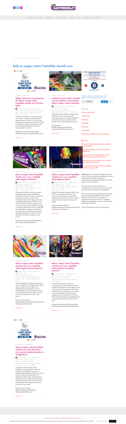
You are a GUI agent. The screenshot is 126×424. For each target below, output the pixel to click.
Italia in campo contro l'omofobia (34, 111)
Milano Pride (24, 114)
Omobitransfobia (60, 18)
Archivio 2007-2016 (88, 112)
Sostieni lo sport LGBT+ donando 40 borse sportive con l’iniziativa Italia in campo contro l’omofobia (66, 101)
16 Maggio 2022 (71, 106)
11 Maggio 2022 (71, 274)
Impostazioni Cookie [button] (101, 421)
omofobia (61, 188)
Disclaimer (84, 127)
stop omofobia (25, 190)
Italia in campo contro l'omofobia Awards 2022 (28, 112)
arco (53, 184)
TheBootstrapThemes (75, 418)
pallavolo (67, 188)
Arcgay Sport (19, 184)
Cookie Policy (85, 116)
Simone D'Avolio (22, 108)
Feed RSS (86, 140)
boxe (64, 184)
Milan (23, 279)
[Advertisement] (63, 36)
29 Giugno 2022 (35, 108)
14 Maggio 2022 (35, 182)
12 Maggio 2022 (35, 271)
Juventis (18, 279)
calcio (31, 184)
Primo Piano (23, 95)
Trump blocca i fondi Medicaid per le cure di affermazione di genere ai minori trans (95, 156)
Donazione (64, 108)
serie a (28, 279)
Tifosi (31, 190)
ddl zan (32, 359)
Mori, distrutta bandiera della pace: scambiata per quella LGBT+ (96, 145)
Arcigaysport (19, 273)
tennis (63, 190)
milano (17, 114)
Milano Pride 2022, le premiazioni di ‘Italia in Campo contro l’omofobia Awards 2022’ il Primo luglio (30, 102)
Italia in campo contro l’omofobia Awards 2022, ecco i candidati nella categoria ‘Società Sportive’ (29, 266)
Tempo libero (96, 18)
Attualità (40, 18)
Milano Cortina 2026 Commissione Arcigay (95, 134)
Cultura (49, 18)
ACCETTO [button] (112, 421)
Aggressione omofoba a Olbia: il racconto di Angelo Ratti (95, 150)
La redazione (85, 130)
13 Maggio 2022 (71, 182)
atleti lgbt (58, 184)
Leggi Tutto (19, 137)
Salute (87, 18)
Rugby (17, 190)
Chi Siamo (29, 18)
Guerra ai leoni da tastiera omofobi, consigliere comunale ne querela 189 (96, 167)
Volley (17, 281)
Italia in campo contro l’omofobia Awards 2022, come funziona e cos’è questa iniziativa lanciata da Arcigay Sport (29, 351)
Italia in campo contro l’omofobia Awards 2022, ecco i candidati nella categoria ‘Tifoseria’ (29, 177)
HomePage (85, 123)
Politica (71, 18)
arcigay (26, 184)
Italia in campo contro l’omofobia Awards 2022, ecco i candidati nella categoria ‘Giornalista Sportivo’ (65, 267)
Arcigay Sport (19, 111)
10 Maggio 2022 (35, 357)
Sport (79, 18)
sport (23, 365)
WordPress (56, 418)
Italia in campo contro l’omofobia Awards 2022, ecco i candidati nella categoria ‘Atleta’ (65, 177)
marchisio (54, 188)
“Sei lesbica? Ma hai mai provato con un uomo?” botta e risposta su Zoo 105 (96, 161)
